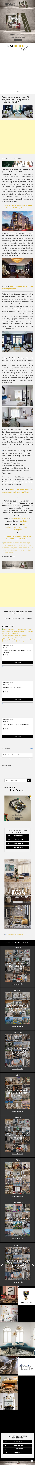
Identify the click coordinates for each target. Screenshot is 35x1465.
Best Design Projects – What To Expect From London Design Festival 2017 (18, 612)
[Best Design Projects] (17, 48)
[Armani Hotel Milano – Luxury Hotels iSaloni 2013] (17, 714)
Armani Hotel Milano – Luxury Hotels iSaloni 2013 (16, 724)
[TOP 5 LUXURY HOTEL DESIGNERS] (17, 677)
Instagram (18, 530)
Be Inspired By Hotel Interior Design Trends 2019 (18, 618)
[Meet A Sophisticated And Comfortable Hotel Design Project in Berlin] (17, 635)
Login (31, 748)
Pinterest (16, 527)
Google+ (25, 527)
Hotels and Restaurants (7, 158)
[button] (33, 1265)
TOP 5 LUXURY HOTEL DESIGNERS (12, 687)
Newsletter (23, 521)
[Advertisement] (17, 71)
